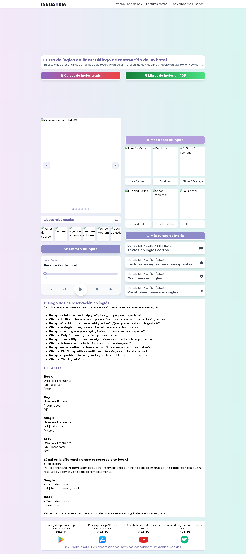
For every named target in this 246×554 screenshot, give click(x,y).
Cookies (175, 547)
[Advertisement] (123, 32)
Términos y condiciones (136, 547)
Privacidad (161, 547)
